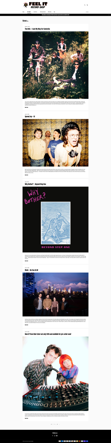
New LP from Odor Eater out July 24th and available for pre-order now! (48, 334)
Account (87, 11)
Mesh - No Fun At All (31, 270)
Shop (23, 11)
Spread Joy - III (30, 116)
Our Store (35, 11)
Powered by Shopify (31, 441)
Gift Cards (49, 11)
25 (57, 424)
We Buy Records (42, 11)
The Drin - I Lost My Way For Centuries (37, 29)
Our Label (29, 11)
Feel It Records (26, 441)
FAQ (54, 11)
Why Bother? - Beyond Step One (35, 184)
